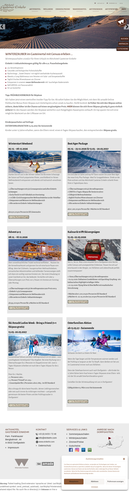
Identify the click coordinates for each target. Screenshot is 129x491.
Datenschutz (44, 445)
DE (120, 3)
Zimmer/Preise (76, 442)
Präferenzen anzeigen (115, 481)
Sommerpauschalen (79, 434)
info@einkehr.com (113, 3)
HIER (69, 106)
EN (122, 3)
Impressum (94, 486)
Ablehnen (94, 481)
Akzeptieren (73, 481)
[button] (124, 459)
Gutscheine (74, 446)
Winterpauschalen (78, 438)
